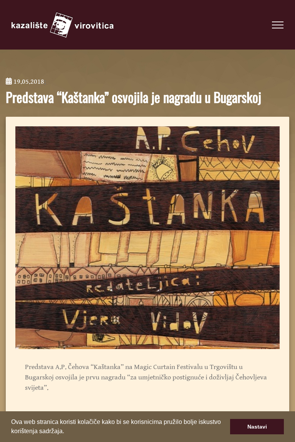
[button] (67, 432)
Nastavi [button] (257, 427)
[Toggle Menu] (277, 25)
